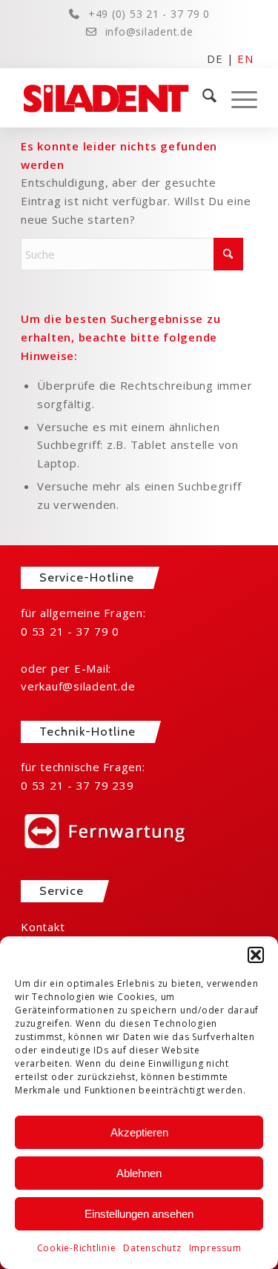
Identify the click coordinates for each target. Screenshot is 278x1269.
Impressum (215, 1248)
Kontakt (42, 926)
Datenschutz (152, 1248)
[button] (255, 954)
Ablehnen (139, 1173)
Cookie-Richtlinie (76, 1248)
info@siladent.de (149, 31)
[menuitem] (202, 97)
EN (245, 57)
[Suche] (202, 97)
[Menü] (236, 97)
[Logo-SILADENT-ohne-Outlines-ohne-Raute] (115, 97)
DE (215, 57)
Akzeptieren (139, 1132)
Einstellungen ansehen (139, 1214)
